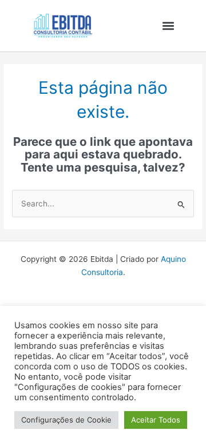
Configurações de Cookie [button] (66, 419)
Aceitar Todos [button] (155, 419)
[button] (168, 26)
